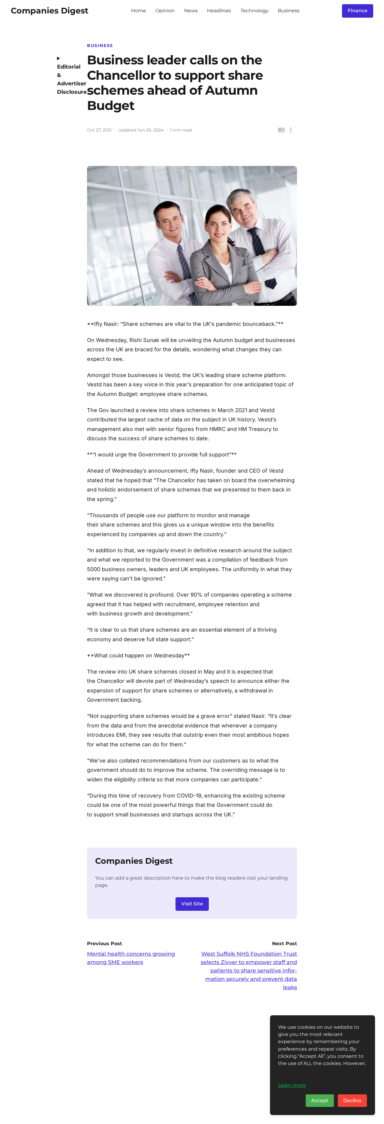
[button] (291, 130)
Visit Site (192, 904)
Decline (352, 1100)
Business (288, 10)
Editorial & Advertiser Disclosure (67, 79)
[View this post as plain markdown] (281, 130)
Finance (358, 10)
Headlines (219, 10)
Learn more (292, 1085)
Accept (319, 1100)
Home (138, 10)
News (191, 10)
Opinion (165, 10)
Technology (254, 10)
